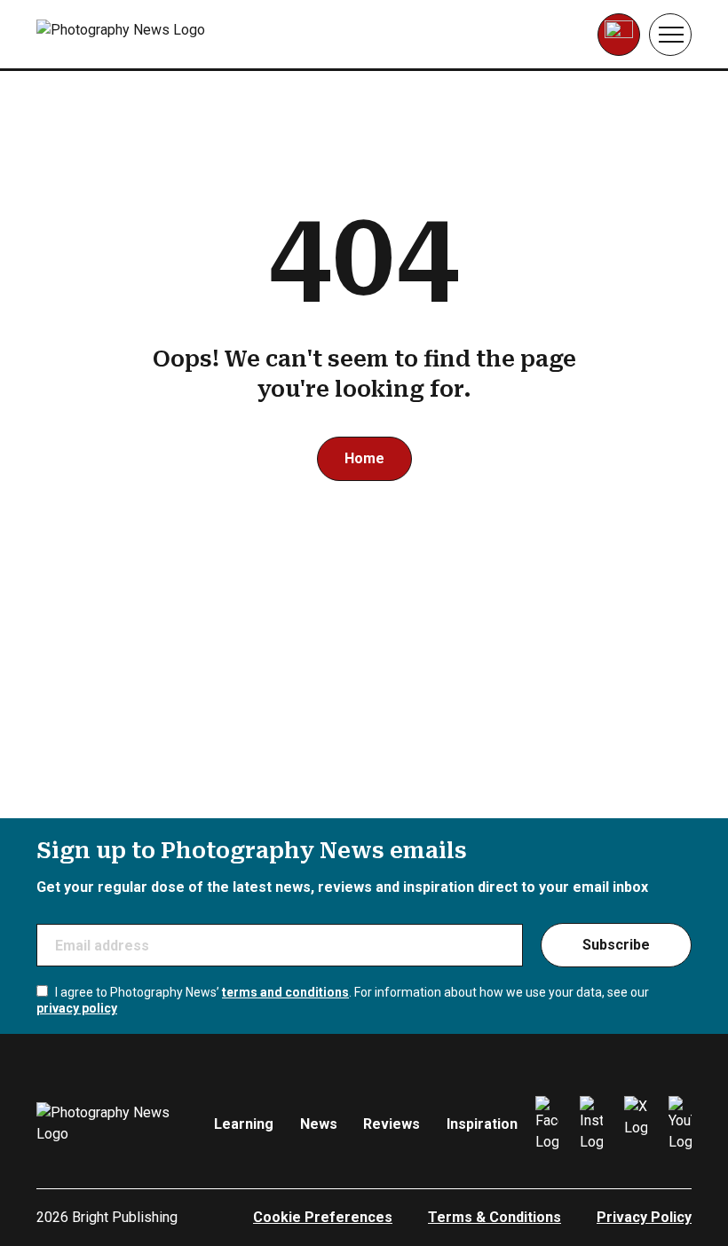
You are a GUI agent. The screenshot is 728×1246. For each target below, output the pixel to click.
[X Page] (635, 1124)
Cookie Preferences (322, 1217)
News (318, 1124)
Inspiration (482, 1124)
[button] (670, 34)
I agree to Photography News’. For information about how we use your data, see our (342, 1000)
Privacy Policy (644, 1217)
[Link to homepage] (148, 35)
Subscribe (616, 944)
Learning (243, 1124)
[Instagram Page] (591, 1124)
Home (364, 458)
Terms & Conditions (494, 1217)
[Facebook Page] (546, 1124)
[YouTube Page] (680, 1124)
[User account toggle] (618, 34)
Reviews (391, 1124)
